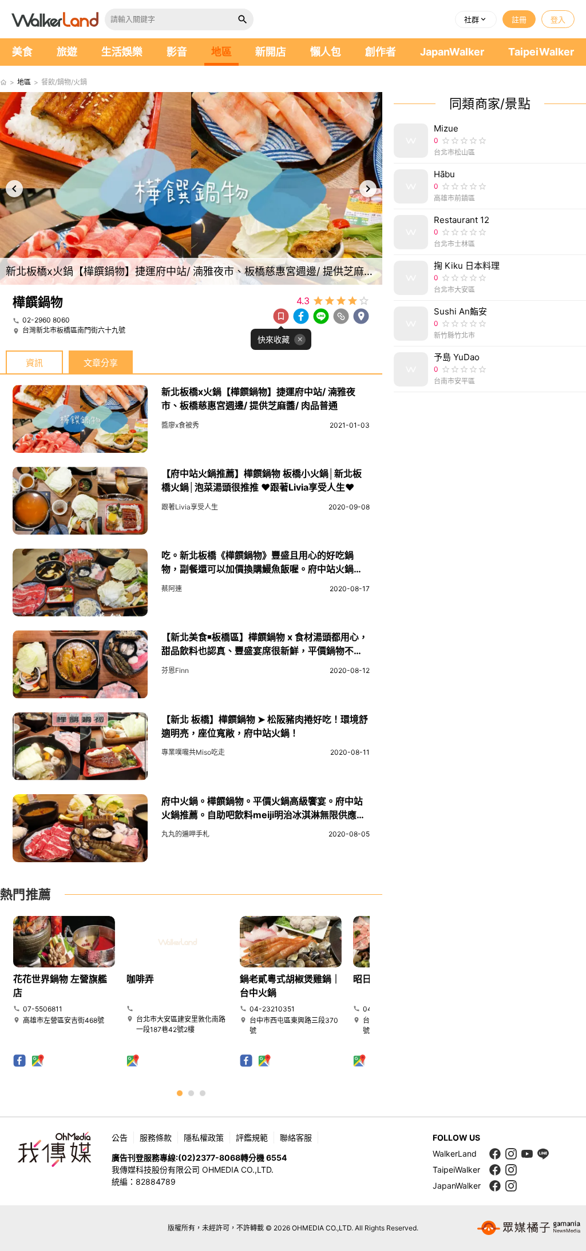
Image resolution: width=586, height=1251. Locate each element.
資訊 (34, 362)
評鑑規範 (252, 1137)
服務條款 (156, 1137)
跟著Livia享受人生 (189, 507)
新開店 (270, 52)
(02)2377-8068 (209, 1157)
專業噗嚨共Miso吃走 (193, 752)
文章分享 (101, 362)
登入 (558, 19)
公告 (120, 1137)
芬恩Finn (175, 670)
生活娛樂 (121, 52)
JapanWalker (452, 52)
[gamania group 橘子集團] (528, 1228)
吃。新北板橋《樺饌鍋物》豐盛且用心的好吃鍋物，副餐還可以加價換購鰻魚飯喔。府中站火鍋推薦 (262, 568)
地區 (221, 52)
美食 (22, 52)
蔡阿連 (171, 588)
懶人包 (325, 52)
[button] (476, 19)
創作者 (380, 52)
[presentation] (14, 188)
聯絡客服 (296, 1137)
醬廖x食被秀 (180, 425)
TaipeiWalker (541, 52)
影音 (177, 52)
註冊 (519, 19)
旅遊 (67, 52)
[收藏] (281, 316)
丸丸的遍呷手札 (185, 834)
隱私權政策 (204, 1137)
